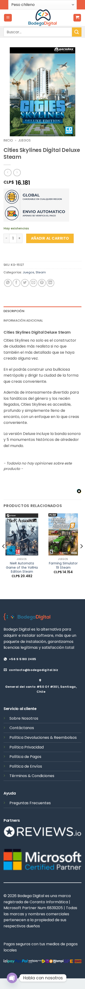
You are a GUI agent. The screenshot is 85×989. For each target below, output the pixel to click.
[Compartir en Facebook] (16, 283)
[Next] (81, 556)
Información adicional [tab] (23, 320)
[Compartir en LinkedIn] (50, 283)
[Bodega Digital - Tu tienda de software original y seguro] (42, 17)
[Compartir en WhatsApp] (8, 283)
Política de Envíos (25, 766)
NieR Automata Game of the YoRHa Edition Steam (22, 567)
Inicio (8, 140)
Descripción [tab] (14, 311)
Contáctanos (21, 728)
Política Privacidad (26, 747)
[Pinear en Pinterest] (42, 283)
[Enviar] (76, 32)
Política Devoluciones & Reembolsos (43, 737)
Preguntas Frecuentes (30, 803)
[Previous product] (17, 172)
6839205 (55, 908)
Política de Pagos (25, 756)
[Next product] (7, 172)
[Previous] (4, 556)
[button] (8, 18)
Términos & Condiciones (31, 775)
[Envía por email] (33, 283)
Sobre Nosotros (23, 718)
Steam (41, 272)
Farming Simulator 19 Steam (63, 565)
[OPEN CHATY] (12, 978)
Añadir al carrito (50, 238)
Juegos (24, 140)
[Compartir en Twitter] (25, 283)
